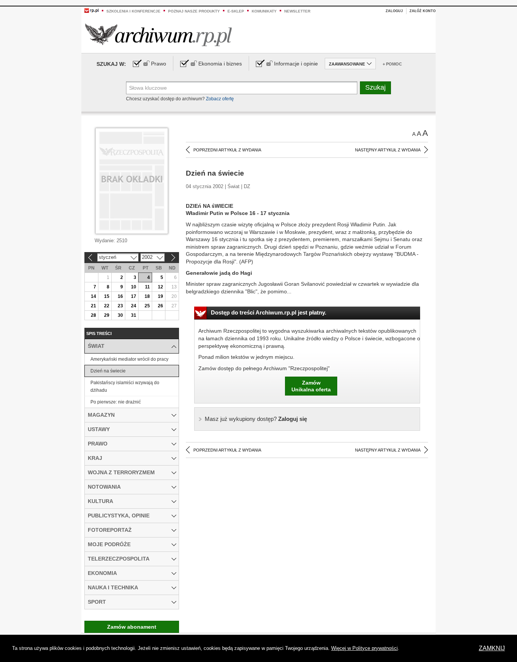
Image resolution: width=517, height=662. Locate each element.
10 (133, 287)
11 (147, 287)
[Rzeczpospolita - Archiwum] (158, 35)
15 (106, 296)
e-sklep (235, 11)
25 (147, 305)
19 (160, 296)
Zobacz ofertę (220, 98)
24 (133, 305)
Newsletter (297, 11)
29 (106, 315)
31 (133, 315)
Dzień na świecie (108, 371)
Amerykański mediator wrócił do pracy (129, 359)
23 (120, 305)
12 (160, 287)
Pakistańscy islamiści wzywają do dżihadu (124, 386)
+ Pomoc (392, 64)
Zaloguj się (256, 419)
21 (93, 305)
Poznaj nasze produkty (194, 11)
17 (133, 296)
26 (160, 305)
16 (120, 296)
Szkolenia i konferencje (133, 11)
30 (120, 315)
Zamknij (492, 648)
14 (93, 296)
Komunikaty (264, 11)
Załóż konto (423, 11)
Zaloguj (394, 11)
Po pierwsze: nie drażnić (115, 402)
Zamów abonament (131, 627)
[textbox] (241, 87)
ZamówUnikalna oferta (311, 386)
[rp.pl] (91, 10)
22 (106, 305)
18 (147, 296)
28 (93, 315)
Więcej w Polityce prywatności (364, 648)
